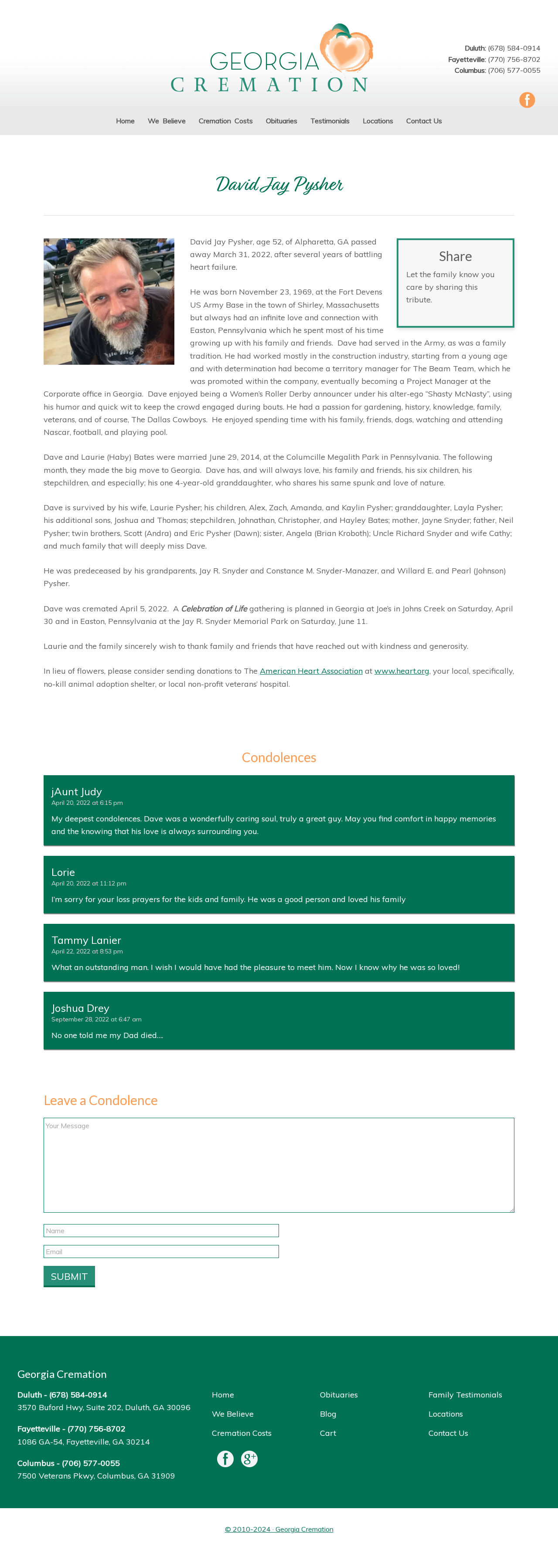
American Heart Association (311, 671)
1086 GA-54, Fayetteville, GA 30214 (83, 1442)
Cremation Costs (242, 1433)
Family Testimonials (465, 1395)
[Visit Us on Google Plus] (249, 1460)
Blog (328, 1414)
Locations (446, 1414)
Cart (328, 1433)
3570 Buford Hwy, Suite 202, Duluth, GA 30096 (104, 1407)
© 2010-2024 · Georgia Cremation (279, 1529)
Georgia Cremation (279, 58)
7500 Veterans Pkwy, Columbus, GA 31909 (96, 1476)
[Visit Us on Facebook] (225, 1460)
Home (223, 1395)
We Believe (233, 1414)
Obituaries (339, 1395)
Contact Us (448, 1433)
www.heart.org (401, 671)
